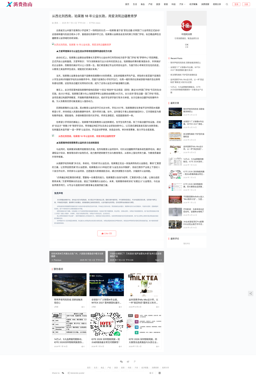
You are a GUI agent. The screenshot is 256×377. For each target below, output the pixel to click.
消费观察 (205, 4)
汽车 (181, 4)
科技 (174, 4)
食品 (143, 4)
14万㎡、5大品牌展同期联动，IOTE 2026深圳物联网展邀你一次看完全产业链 (69, 341)
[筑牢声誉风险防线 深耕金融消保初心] (69, 284)
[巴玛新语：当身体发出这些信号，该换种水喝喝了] (175, 209)
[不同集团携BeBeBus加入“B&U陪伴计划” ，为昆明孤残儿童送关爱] (175, 196)
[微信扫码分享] (62, 373)
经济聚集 (193, 4)
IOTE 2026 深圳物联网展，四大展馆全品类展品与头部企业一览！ (144, 341)
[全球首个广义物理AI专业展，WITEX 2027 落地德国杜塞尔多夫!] (106, 284)
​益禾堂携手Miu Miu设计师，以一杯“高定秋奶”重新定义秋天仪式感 (143, 301)
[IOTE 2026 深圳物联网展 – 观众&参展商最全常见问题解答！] (106, 324)
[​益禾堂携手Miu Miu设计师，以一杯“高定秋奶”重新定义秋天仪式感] (144, 284)
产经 (150, 4)
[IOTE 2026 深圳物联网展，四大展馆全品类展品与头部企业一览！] (144, 324)
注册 (246, 4)
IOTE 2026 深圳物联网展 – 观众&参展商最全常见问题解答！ (106, 340)
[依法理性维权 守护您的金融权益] (175, 134)
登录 (236, 4)
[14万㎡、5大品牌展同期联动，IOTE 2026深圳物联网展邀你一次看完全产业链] (69, 324)
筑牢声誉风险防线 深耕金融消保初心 (68, 301)
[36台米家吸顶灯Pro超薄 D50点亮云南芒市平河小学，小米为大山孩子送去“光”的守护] (175, 221)
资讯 (56, 23)
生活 (135, 4)
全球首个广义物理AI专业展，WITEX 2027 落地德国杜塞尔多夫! (106, 301)
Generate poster (77, 373)
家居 (166, 4)
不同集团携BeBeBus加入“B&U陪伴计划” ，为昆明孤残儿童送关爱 (193, 199)
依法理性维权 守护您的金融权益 (183, 75)
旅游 (158, 4)
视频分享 (217, 4)
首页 (127, 4)
